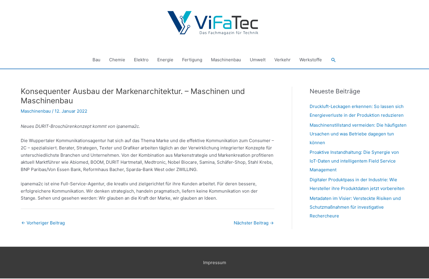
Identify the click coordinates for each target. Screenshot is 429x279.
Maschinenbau (226, 59)
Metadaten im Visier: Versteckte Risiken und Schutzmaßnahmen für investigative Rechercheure (355, 207)
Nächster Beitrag (254, 223)
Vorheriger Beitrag (43, 223)
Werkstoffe (310, 59)
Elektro (141, 59)
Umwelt (258, 59)
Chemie (117, 59)
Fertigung (192, 59)
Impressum (214, 262)
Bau (96, 59)
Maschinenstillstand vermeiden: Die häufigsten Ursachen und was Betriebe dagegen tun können (358, 133)
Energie (165, 59)
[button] (333, 60)
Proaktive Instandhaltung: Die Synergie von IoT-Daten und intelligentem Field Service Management (354, 160)
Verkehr (282, 59)
